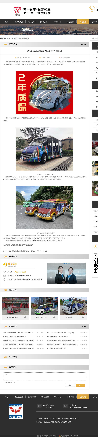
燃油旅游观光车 (41, 317)
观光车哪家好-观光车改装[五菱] (56, 348)
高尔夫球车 (32, 21)
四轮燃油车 (68, 317)
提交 (80, 385)
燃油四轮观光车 (12, 317)
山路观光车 (22, 245)
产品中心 (57, 21)
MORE (84, 326)
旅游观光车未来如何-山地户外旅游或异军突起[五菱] (18, 348)
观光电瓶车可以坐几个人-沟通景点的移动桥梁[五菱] (18, 340)
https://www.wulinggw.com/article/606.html (38, 240)
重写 (70, 385)
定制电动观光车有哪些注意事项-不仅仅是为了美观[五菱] (63, 341)
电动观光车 (19, 21)
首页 (6, 21)
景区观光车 (29, 245)
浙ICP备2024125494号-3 (49, 436)
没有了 (45, 251)
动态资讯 (83, 21)
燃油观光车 (44, 21)
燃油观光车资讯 (24, 38)
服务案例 (70, 21)
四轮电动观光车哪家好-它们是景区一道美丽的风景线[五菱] (18, 333)
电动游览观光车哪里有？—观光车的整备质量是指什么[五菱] (18, 344)
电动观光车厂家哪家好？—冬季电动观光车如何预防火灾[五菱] (62, 344)
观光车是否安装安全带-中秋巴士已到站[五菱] (60, 333)
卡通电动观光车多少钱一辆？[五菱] (57, 336)
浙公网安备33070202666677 (69, 436)
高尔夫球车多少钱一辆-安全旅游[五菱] (14, 336)
